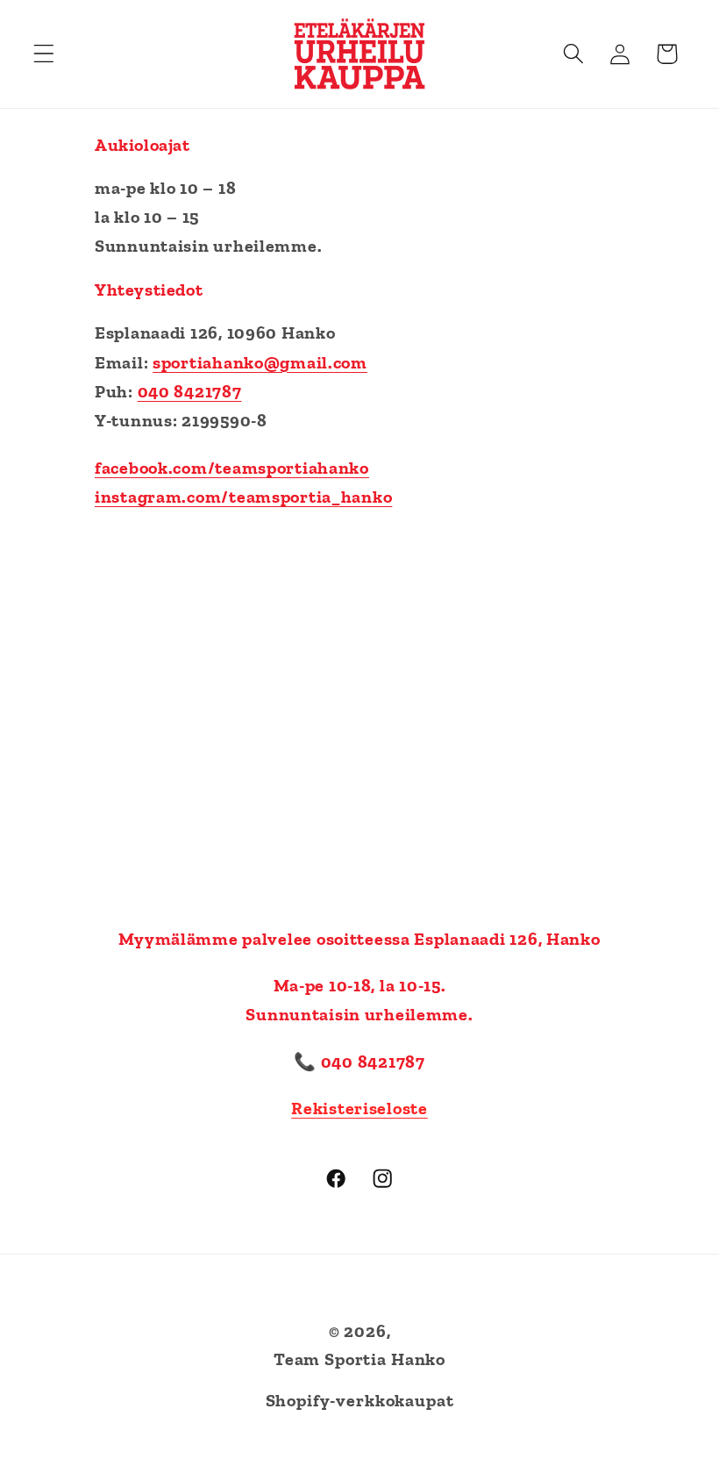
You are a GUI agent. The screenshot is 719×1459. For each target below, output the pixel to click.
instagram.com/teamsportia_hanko (243, 496)
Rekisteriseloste (359, 1108)
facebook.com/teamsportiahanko (232, 467)
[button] (44, 54)
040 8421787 (190, 391)
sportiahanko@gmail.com (260, 362)
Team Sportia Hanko (359, 1359)
